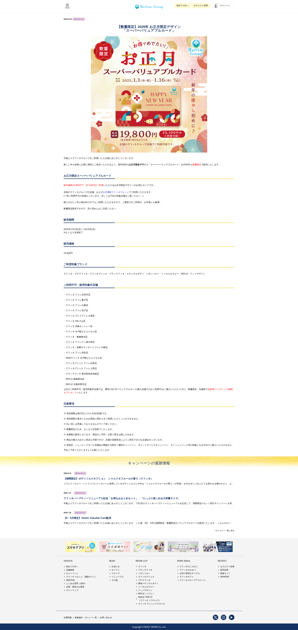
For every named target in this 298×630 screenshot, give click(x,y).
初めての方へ (182, 5)
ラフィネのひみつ (188, 570)
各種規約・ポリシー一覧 (86, 617)
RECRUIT (222, 561)
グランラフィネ (145, 570)
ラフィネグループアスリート (193, 580)
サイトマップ (72, 590)
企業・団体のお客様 (75, 587)
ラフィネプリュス (146, 577)
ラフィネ (142, 566)
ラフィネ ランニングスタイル (151, 604)
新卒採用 (224, 570)
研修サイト (225, 573)
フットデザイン (145, 590)
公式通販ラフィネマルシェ (116, 192)
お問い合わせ (106, 617)
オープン (116, 570)
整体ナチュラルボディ (148, 583)
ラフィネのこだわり (189, 566)
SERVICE (68, 561)
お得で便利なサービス (190, 573)
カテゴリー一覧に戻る (225, 531)
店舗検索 (70, 570)
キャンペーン (79, 19)
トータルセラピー (146, 587)
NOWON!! (224, 577)
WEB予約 (70, 580)
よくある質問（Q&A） (76, 583)
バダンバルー (144, 573)
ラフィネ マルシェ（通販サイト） (81, 577)
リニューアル (118, 577)
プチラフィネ (144, 580)
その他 (115, 580)
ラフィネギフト (187, 577)
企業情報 (68, 617)
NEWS (112, 561)
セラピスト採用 (201, 5)
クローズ (116, 573)
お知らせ (116, 566)
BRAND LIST (142, 561)
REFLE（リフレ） (146, 593)
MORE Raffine (183, 561)
